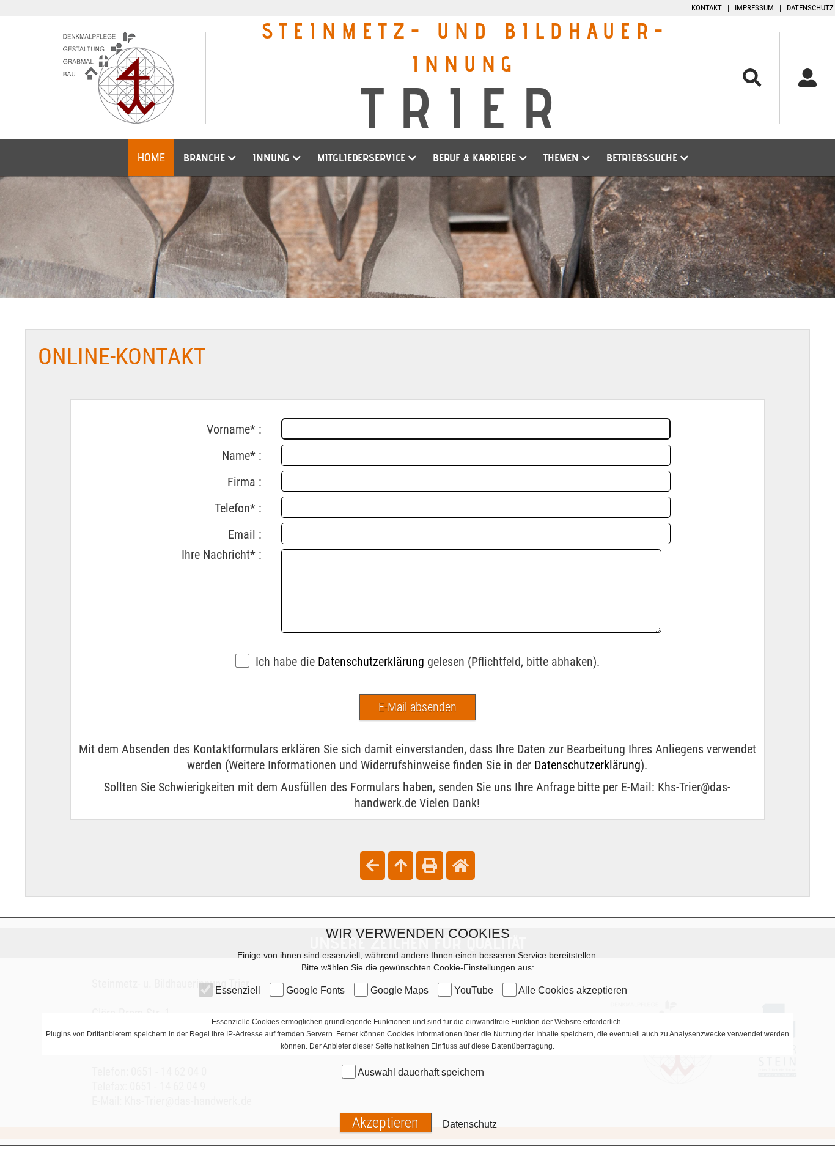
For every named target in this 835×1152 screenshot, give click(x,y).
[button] (208, 157)
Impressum (754, 7)
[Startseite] (460, 865)
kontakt (706, 7)
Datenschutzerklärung (371, 661)
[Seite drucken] (429, 865)
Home (151, 157)
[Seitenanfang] (400, 865)
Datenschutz (810, 7)
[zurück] (372, 865)
